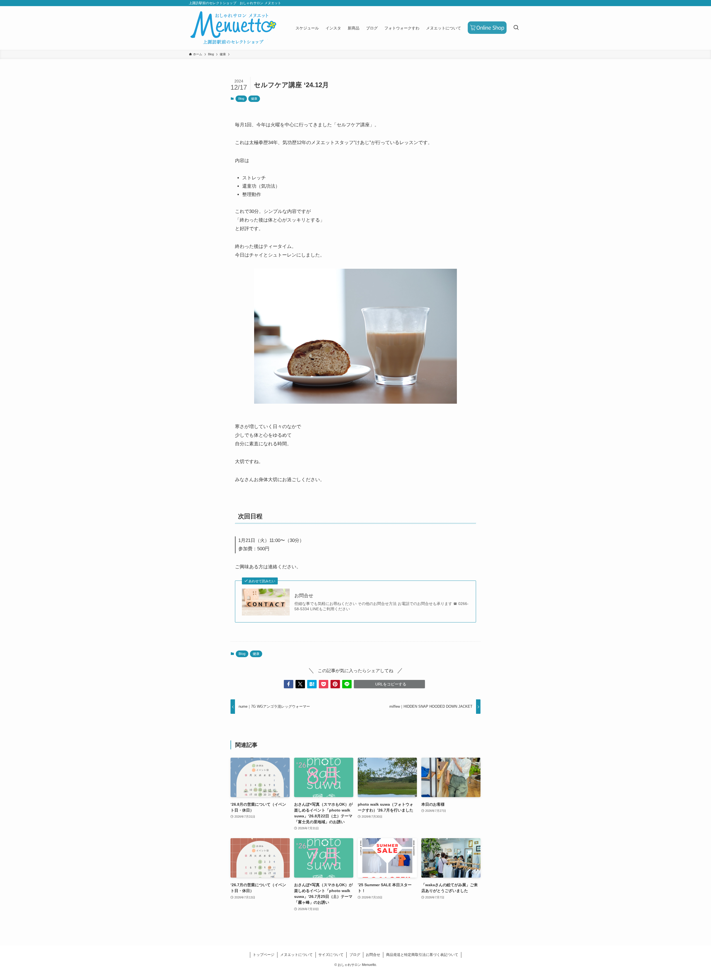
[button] (288, 684)
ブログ (354, 955)
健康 (254, 98)
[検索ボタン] (516, 28)
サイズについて (331, 955)
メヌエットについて (296, 955)
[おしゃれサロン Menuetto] (233, 28)
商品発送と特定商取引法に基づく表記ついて (422, 955)
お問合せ (303, 595)
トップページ (263, 955)
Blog (241, 98)
